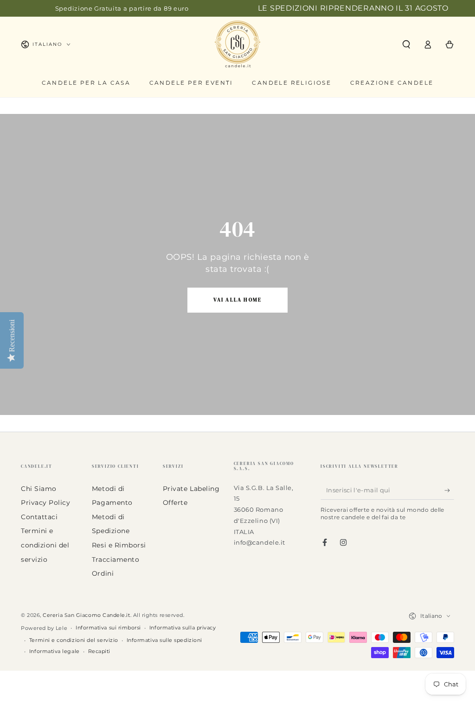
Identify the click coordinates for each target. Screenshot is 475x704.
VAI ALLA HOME (237, 299)
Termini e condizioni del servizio (45, 545)
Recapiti (99, 651)
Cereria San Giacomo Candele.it (86, 615)
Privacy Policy (46, 502)
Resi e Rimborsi (119, 545)
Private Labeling (191, 488)
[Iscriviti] (449, 490)
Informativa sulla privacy (182, 628)
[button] (406, 44)
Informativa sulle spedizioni (164, 640)
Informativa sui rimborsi (108, 628)
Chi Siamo (39, 488)
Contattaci (39, 517)
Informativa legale (54, 651)
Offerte (175, 502)
